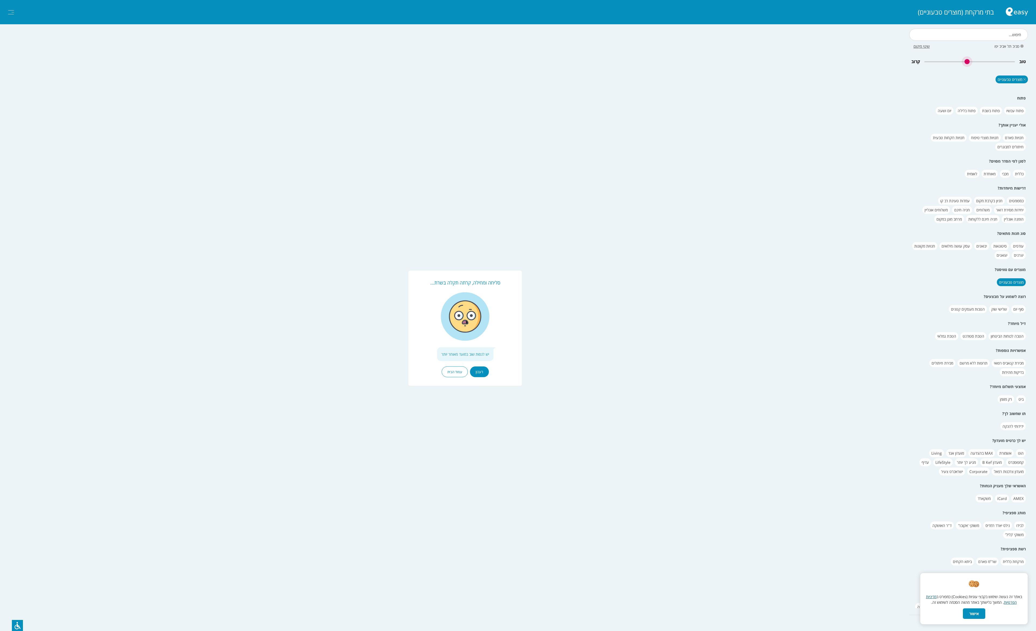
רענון (479, 371)
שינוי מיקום (922, 46)
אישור (974, 613)
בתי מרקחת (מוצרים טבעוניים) (956, 12)
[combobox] (968, 35)
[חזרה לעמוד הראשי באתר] (1017, 12)
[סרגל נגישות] (17, 625)
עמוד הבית (454, 371)
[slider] (969, 61)
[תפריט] (11, 12)
